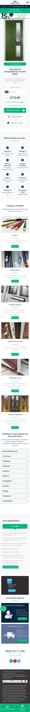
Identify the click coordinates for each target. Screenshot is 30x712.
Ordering (6, 461)
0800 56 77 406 (15, 651)
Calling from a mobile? (15, 655)
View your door (15, 64)
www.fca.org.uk (23, 701)
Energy (5, 491)
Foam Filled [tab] (15, 526)
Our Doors (7, 456)
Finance (6, 471)
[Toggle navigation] (27, 2)
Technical (6, 496)
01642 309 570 (9, 6)
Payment (6, 466)
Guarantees (7, 501)
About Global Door (10, 451)
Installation (7, 481)
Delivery (6, 476)
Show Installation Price (15, 105)
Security (6, 486)
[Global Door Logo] (15, 3)
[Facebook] (11, 661)
